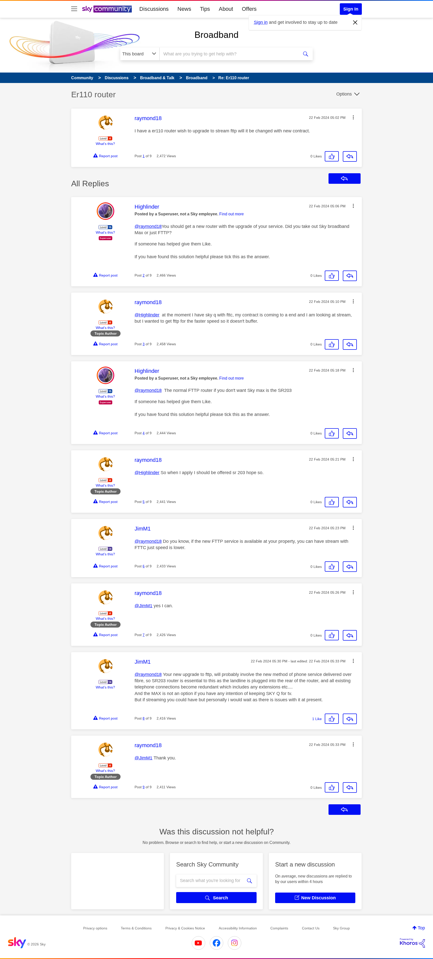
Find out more (231, 214)
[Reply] (350, 156)
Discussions (154, 9)
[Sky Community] (107, 9)
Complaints (279, 928)
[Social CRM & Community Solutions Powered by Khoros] (412, 943)
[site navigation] (74, 9)
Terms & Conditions (136, 928)
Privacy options (95, 928)
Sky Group (341, 928)
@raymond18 (148, 226)
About (226, 9)
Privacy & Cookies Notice (185, 928)
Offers (249, 9)
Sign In (350, 9)
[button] (353, 117)
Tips (205, 9)
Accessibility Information (238, 928)
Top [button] (421, 927)
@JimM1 (143, 605)
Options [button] (344, 94)
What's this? (105, 144)
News (184, 9)
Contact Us (310, 928)
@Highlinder (147, 314)
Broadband (216, 35)
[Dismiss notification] (355, 23)
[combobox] (228, 54)
